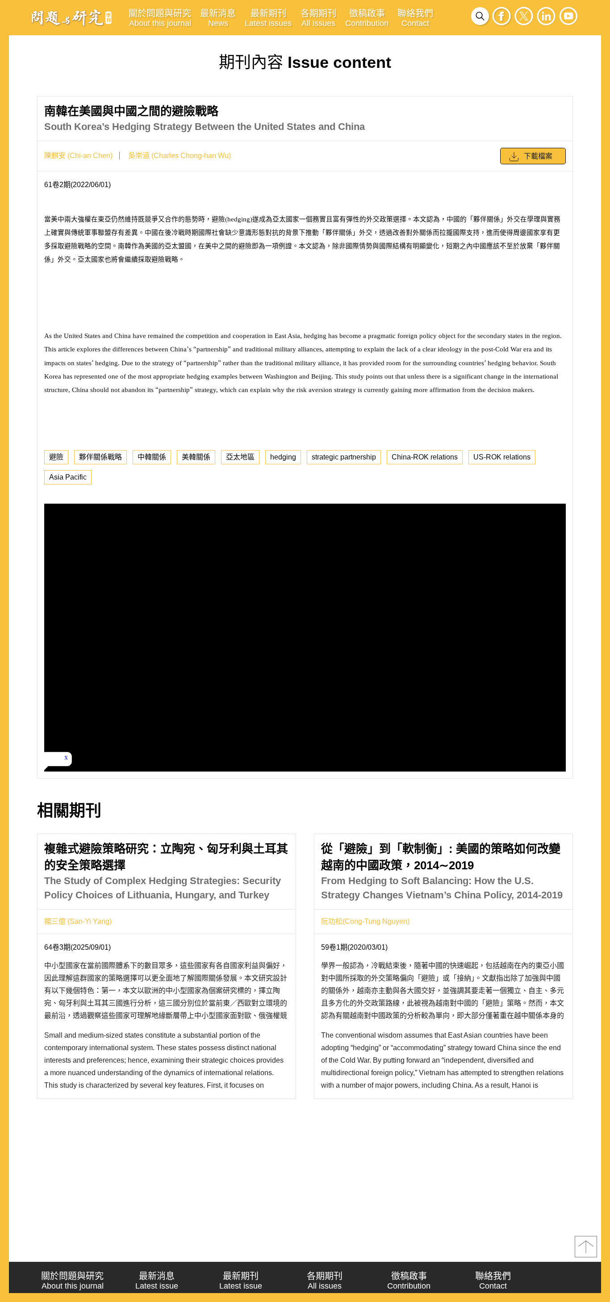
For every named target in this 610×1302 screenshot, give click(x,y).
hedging (283, 457)
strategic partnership (344, 457)
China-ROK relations (425, 457)
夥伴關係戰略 (100, 457)
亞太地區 (240, 457)
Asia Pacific (68, 477)
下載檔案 (538, 156)
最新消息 (218, 18)
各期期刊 (318, 18)
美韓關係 (196, 457)
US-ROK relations (502, 457)
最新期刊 (268, 18)
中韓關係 (152, 457)
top (586, 1246)
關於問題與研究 (160, 18)
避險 (56, 457)
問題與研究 (71, 17)
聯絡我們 (415, 18)
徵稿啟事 (367, 18)
